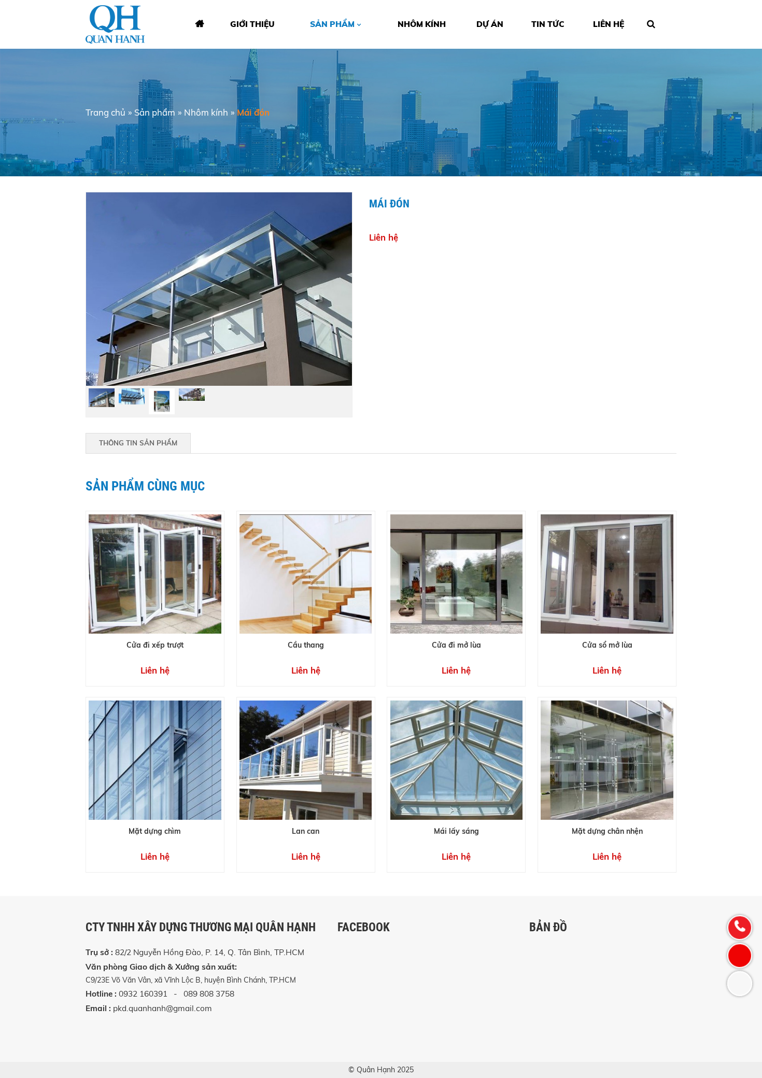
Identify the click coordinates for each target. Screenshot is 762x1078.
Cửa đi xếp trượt (155, 645)
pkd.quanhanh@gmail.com (162, 1008)
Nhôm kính (206, 112)
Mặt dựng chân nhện (607, 831)
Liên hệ (608, 24)
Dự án (489, 24)
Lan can (305, 831)
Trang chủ (105, 112)
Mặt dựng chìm (155, 831)
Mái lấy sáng (456, 831)
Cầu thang (306, 645)
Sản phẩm (332, 24)
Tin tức (548, 24)
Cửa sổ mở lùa (607, 645)
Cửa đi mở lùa (456, 645)
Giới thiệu (252, 24)
